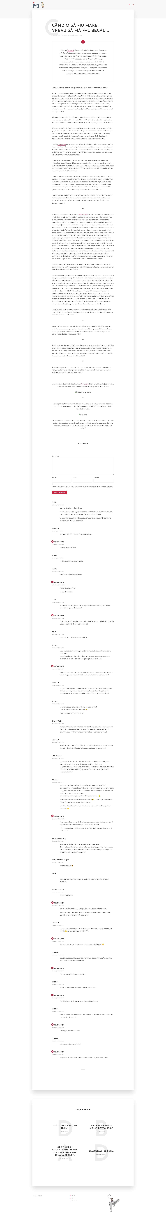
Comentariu (55, 456)
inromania (57, 756)
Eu (118, 4)
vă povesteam (83, 214)
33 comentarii (78, 35)
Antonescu (85, 384)
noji (54, 873)
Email (75, 477)
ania (54, 632)
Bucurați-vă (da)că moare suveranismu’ (101, 1127)
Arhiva (113, 4)
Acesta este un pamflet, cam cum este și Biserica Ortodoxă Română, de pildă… (64, 1151)
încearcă (70, 50)
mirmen (55, 528)
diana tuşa (57, 721)
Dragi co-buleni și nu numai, (65, 1127)
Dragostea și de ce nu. (101, 1151)
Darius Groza (58, 542)
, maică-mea (62, 144)
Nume (54, 477)
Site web (96, 477)
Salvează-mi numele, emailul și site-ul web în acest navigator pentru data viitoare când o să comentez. (82, 486)
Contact (124, 4)
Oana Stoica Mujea (60, 860)
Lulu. (54, 502)
